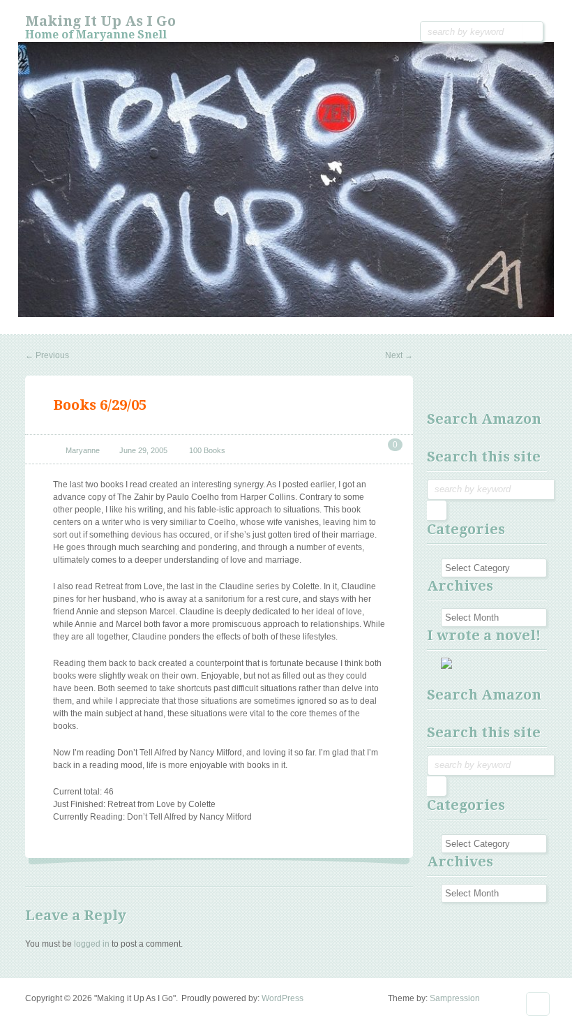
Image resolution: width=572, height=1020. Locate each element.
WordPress (282, 998)
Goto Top (538, 1004)
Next (399, 355)
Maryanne (83, 450)
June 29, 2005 (143, 450)
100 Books (207, 450)
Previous (47, 355)
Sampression (455, 998)
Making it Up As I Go (100, 21)
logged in (92, 944)
